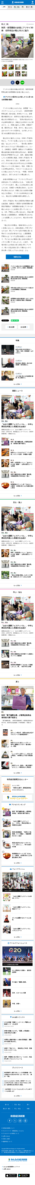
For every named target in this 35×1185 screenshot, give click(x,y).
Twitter (15, 1121)
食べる (10, 7)
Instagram (20, 1121)
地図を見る (17, 257)
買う (23, 7)
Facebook (10, 1121)
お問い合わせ (6, 1136)
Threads (25, 1121)
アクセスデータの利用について (11, 1133)
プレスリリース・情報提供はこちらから (13, 1131)
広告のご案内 (6, 1139)
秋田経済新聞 (17, 2)
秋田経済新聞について (8, 1128)
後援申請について (7, 1141)
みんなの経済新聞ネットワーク (17, 1160)
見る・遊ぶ (17, 7)
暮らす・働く (29, 7)
